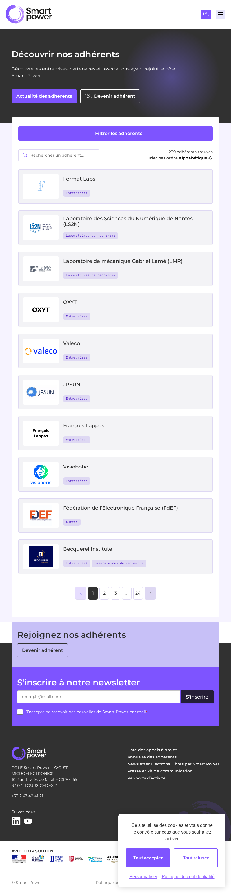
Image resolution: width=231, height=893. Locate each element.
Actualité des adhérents (44, 96)
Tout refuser (196, 858)
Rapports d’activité (146, 778)
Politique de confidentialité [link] (188, 876)
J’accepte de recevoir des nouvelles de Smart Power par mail (86, 711)
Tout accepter (148, 858)
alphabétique (193, 158)
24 (138, 593)
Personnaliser (143, 876)
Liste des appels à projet (152, 749)
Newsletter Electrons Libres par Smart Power (173, 764)
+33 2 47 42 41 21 (27, 795)
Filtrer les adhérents (118, 133)
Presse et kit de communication (160, 771)
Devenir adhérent (114, 96)
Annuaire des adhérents (152, 756)
